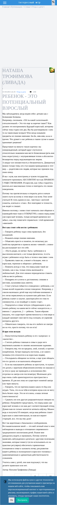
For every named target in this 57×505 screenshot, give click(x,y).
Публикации (17, 7)
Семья (27, 7)
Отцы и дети (37, 7)
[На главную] (29, 2)
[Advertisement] (28, 38)
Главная (5, 7)
